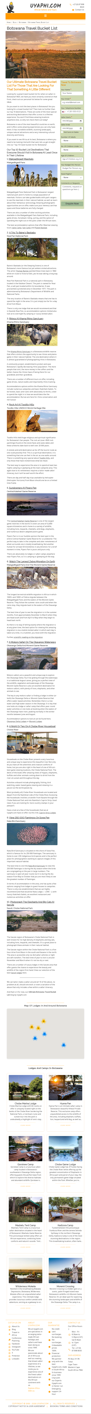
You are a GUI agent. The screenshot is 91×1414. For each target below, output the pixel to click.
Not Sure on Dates (71, 132)
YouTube (15, 1350)
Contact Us (79, 10)
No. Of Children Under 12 (71, 146)
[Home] (16, 7)
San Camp (26, 228)
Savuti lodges (16, 973)
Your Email (65, 99)
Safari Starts (66, 117)
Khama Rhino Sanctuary (21, 352)
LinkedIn (15, 1359)
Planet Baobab (41, 228)
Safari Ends (65, 125)
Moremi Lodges (35, 721)
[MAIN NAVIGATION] (45, 16)
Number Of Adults (68, 137)
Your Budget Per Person (70, 165)
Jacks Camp (17, 228)
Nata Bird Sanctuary (36, 866)
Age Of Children (67, 156)
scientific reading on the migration (28, 637)
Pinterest (16, 1356)
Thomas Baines (22, 271)
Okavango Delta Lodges (17, 721)
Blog (15, 22)
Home (9, 22)
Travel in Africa (15, 1334)
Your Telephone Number (71, 108)
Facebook (16, 1344)
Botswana (22, 22)
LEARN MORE (25, 1125)
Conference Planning (16, 1339)
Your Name (65, 90)
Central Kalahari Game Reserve (24, 521)
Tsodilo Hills (44, 458)
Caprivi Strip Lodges (47, 813)
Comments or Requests (70, 183)
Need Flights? (66, 174)
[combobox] (63, 112)
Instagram (16, 1347)
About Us (16, 1326)
